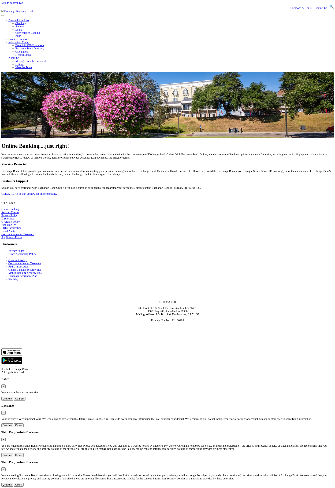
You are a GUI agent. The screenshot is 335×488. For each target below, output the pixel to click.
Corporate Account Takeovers (17, 234)
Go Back (19, 398)
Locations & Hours (300, 7)
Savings (19, 26)
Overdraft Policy (10, 221)
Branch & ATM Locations (29, 45)
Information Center (18, 42)
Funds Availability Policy (22, 253)
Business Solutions (18, 39)
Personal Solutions (18, 20)
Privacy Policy (9, 215)
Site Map (13, 279)
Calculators (21, 51)
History (19, 64)
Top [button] (21, 2)
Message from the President (30, 61)
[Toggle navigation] (2, 15)
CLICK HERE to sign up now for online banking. (29, 193)
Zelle (18, 35)
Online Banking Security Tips (24, 269)
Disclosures (7, 218)
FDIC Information (11, 227)
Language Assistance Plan (22, 275)
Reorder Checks (10, 212)
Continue (7, 398)
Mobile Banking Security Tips (25, 272)
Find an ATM (8, 224)
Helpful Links (23, 54)
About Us (13, 57)
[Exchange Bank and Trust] (17, 11)
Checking (20, 23)
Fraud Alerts (8, 231)
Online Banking (10, 209)
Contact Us (321, 7)
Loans (18, 29)
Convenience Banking (27, 32)
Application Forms (11, 237)
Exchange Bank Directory (29, 48)
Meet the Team (23, 67)
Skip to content (9, 2)
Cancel (18, 425)
